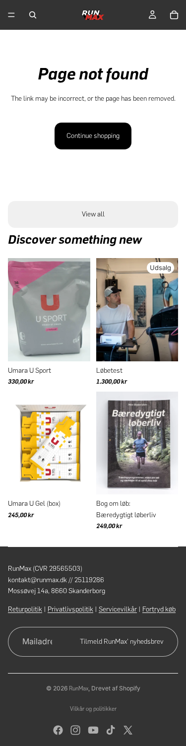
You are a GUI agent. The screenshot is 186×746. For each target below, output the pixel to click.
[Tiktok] (111, 730)
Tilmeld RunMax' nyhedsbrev (122, 641)
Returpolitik (25, 609)
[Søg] (33, 15)
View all (93, 214)
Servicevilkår (118, 609)
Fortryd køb (159, 609)
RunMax (78, 688)
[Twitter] (128, 730)
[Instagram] (75, 730)
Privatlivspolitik (70, 609)
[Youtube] (93, 730)
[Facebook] (58, 730)
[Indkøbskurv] (174, 15)
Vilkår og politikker (93, 708)
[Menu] (11, 14)
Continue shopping (93, 136)
